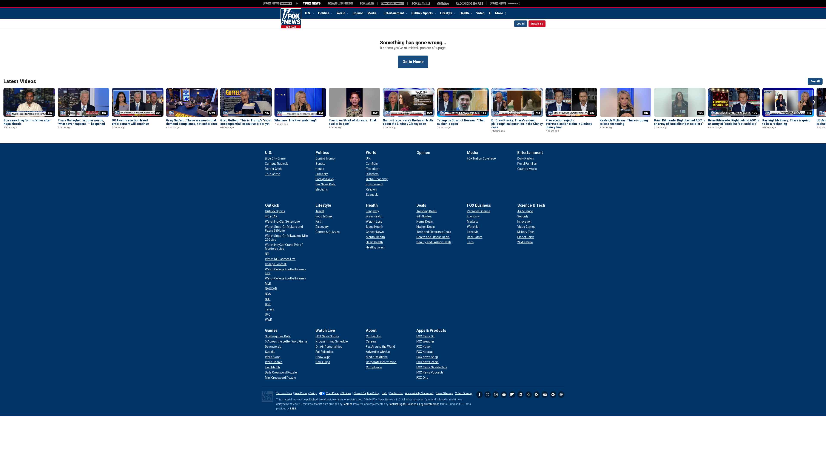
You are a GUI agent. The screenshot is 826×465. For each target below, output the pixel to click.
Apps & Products (431, 330)
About (371, 330)
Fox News (290, 18)
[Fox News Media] (312, 3)
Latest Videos (19, 81)
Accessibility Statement (419, 393)
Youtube (504, 394)
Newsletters (545, 394)
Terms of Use (284, 393)
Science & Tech (531, 205)
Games (271, 330)
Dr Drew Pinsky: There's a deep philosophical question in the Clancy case (517, 124)
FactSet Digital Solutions (403, 404)
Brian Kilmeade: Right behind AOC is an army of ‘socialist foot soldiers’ (679, 122)
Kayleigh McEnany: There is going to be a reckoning (624, 122)
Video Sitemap (463, 393)
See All (815, 81)
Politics (324, 13)
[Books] (505, 3)
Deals (421, 205)
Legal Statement (429, 404)
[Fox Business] (340, 3)
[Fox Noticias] (469, 3)
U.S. (308, 13)
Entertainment (394, 13)
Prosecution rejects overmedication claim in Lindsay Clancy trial (569, 124)
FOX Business (479, 205)
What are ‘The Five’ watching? (295, 120)
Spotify (553, 394)
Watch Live (325, 330)
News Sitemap (444, 393)
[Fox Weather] (420, 3)
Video (480, 13)
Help (384, 393)
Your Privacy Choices (338, 393)
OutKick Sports (422, 13)
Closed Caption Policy (366, 393)
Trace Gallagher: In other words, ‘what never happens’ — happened (81, 122)
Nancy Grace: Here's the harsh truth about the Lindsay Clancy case (408, 122)
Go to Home (413, 61)
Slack (528, 394)
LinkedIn (520, 394)
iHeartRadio (561, 394)
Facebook (479, 394)
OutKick (272, 205)
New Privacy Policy (305, 393)
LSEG (293, 408)
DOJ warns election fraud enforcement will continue (130, 122)
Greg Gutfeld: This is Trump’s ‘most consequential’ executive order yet (245, 122)
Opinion (358, 13)
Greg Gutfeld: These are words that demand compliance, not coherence (191, 122)
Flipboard (512, 394)
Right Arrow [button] (814, 102)
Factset (347, 404)
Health (465, 13)
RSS (536, 394)
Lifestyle (446, 13)
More (499, 13)
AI (490, 13)
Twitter (487, 394)
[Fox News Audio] (392, 3)
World (341, 13)
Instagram (496, 394)
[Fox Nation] (367, 3)
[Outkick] (443, 3)
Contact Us (396, 393)
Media (372, 13)
